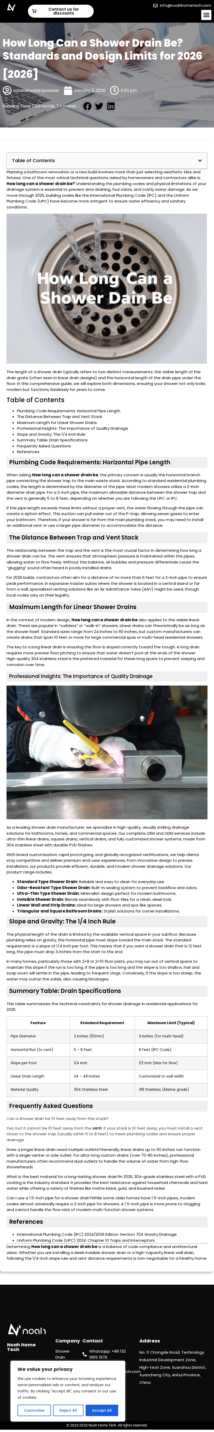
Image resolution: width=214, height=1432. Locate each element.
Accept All (102, 1410)
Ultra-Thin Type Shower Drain (48, 893)
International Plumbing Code (118, 195)
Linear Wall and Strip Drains (46, 905)
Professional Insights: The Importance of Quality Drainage (72, 428)
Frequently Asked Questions (44, 446)
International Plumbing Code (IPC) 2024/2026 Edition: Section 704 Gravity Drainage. (97, 1234)
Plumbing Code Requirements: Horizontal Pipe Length (68, 411)
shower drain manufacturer (57, 827)
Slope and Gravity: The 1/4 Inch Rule (51, 434)
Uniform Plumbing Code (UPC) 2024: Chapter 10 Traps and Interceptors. (86, 1240)
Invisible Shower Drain (40, 899)
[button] (206, 15)
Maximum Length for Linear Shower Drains (57, 422)
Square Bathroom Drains (76, 911)
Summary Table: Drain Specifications (52, 440)
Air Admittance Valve (120, 589)
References (28, 451)
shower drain (52, 183)
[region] (67, 1391)
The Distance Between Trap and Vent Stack (59, 416)
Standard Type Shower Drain (47, 881)
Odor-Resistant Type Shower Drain (53, 887)
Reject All (68, 1410)
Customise (34, 1410)
